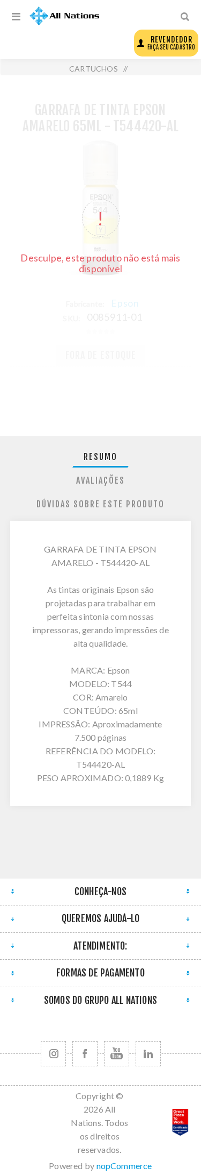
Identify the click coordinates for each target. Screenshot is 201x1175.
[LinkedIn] (148, 1053)
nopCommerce (124, 1165)
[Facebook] (85, 1053)
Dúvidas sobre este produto (100, 504)
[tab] (100, 457)
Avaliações (100, 480)
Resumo (100, 456)
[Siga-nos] (53, 1053)
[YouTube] (116, 1053)
